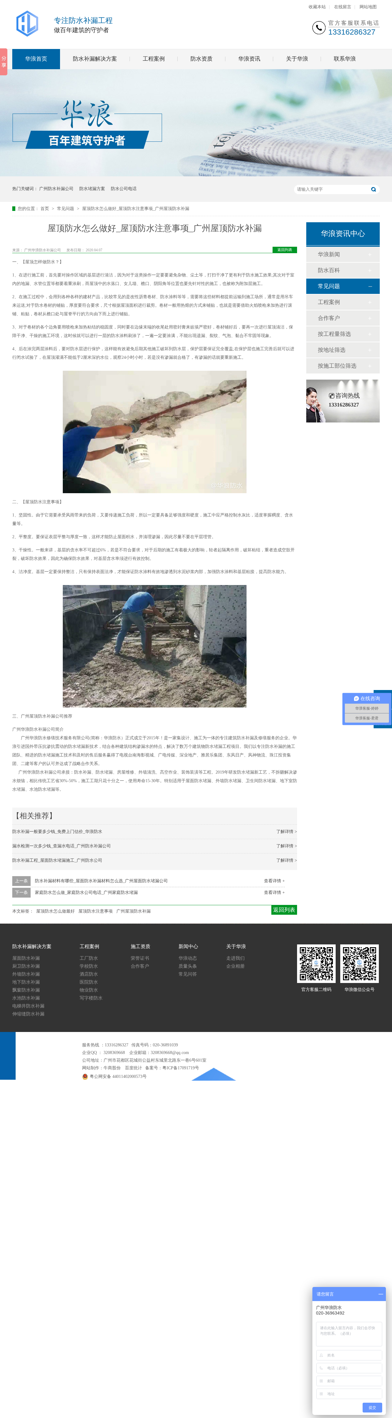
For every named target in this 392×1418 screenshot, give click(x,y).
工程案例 (154, 59)
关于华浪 (297, 59)
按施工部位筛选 (337, 366)
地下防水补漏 (26, 982)
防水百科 (329, 270)
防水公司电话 (124, 188)
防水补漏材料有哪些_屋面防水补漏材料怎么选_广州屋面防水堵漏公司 (101, 881)
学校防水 (89, 966)
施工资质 (140, 946)
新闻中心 (188, 946)
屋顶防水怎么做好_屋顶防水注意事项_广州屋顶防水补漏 (135, 208)
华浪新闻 (329, 254)
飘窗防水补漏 (26, 990)
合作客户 (329, 318)
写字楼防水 (91, 998)
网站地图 (368, 7)
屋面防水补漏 (26, 958)
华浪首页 (36, 59)
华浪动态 (188, 958)
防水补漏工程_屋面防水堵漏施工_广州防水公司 (57, 860)
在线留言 (342, 7)
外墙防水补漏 (26, 974)
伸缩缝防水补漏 (28, 1013)
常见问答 (188, 974)
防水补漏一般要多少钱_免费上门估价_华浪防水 (57, 831)
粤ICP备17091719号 (180, 1068)
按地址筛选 (331, 350)
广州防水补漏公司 (56, 188)
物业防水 (89, 990)
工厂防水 (89, 958)
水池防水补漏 (26, 998)
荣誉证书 (140, 958)
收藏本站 (317, 7)
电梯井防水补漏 (28, 1005)
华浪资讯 (249, 59)
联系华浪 (345, 59)
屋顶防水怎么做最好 (55, 911)
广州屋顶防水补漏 (133, 911)
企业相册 (235, 966)
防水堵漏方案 (92, 188)
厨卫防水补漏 (26, 966)
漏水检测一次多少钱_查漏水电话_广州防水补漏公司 (61, 846)
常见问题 (66, 208)
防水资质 (201, 59)
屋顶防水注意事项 (95, 911)
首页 (45, 208)
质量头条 (188, 966)
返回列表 (284, 250)
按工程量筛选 (334, 334)
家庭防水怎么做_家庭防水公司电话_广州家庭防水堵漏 (86, 892)
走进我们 (235, 958)
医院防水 (89, 982)
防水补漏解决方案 (95, 59)
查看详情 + (274, 881)
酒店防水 (89, 974)
